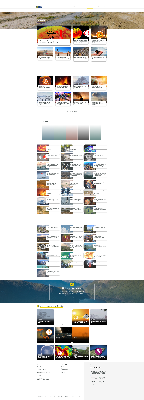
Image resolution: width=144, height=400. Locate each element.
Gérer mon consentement (42, 373)
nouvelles (40, 10)
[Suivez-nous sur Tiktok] (99, 367)
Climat (44, 10)
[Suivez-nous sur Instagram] (94, 367)
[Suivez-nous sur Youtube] (96, 367)
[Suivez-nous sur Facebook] (91, 367)
